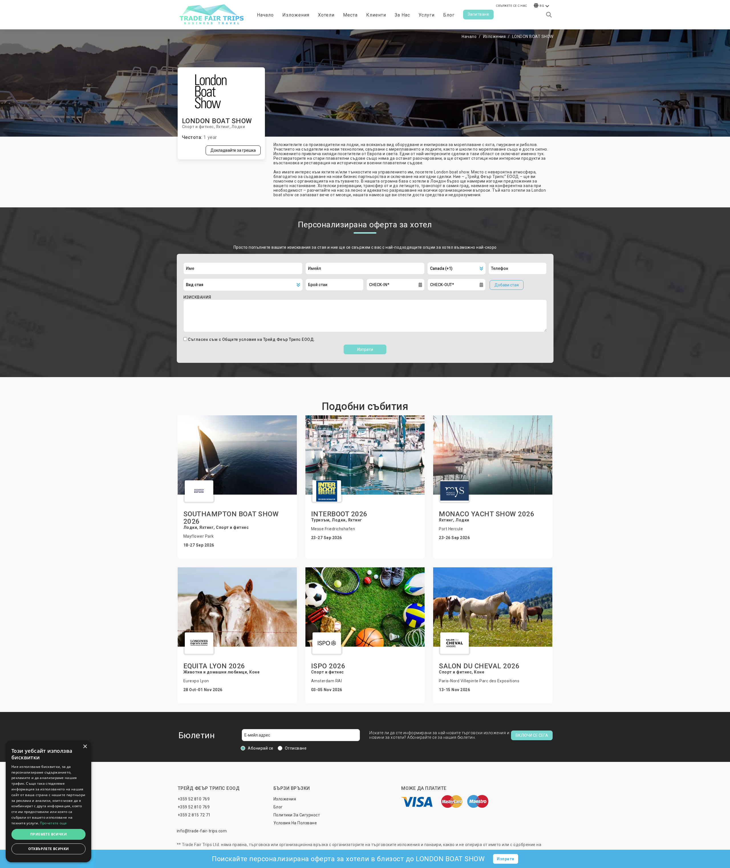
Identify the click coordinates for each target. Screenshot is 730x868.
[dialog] (48, 801)
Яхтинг (223, 126)
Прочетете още (53, 823)
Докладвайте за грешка (233, 150)
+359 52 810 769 (194, 799)
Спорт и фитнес (198, 126)
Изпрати (365, 349)
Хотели (326, 15)
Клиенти (376, 15)
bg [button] (542, 5)
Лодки (238, 126)
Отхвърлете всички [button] (48, 848)
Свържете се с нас (511, 5)
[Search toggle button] (548, 14)
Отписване (296, 748)
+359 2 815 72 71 (194, 815)
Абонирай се (260, 748)
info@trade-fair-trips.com (202, 831)
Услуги (427, 15)
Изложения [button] (295, 15)
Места (350, 15)
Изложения (494, 36)
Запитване (478, 14)
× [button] (85, 746)
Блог (449, 15)
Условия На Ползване (295, 823)
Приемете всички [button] (48, 834)
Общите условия (239, 339)
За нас (402, 15)
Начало (265, 15)
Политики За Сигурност (296, 815)
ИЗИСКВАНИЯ (197, 297)
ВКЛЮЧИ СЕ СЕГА (532, 735)
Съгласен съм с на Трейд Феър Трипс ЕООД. (251, 339)
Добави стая (506, 285)
